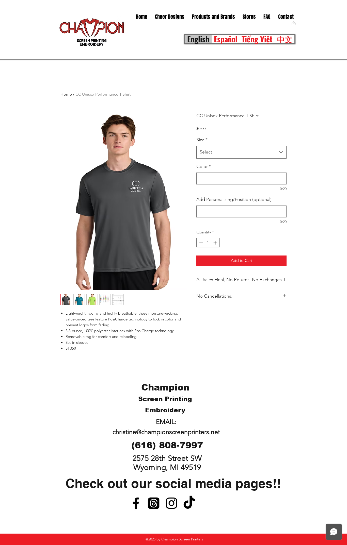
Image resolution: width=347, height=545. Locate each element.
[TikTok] (189, 503)
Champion (165, 387)
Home (66, 94)
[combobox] (241, 152)
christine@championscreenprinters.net (166, 432)
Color (203, 166)
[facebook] (136, 503)
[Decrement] (200, 242)
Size (202, 140)
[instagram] (171, 503)
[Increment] (215, 242)
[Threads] (153, 503)
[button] (249, 17)
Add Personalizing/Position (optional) (234, 199)
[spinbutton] (208, 242)
